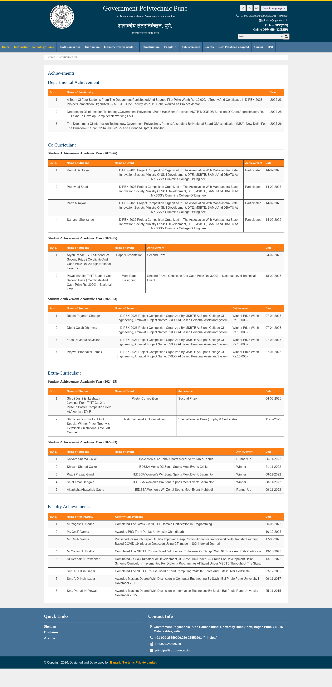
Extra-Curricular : (64, 373)
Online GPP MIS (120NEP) (270, 29)
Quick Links (56, 616)
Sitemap (50, 626)
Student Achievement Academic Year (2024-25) (82, 238)
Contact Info (160, 616)
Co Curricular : (62, 144)
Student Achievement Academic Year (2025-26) (82, 153)
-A (243, 8)
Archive (50, 638)
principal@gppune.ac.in (172, 650)
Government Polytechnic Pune (145, 8)
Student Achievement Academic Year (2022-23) (82, 299)
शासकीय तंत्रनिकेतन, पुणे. (145, 25)
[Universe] (62, 16)
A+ (256, 8)
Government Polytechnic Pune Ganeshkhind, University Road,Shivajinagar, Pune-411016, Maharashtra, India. (219, 629)
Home (51, 57)
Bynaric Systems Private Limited (133, 662)
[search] (286, 36)
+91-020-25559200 (168, 644)
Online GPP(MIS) (276, 25)
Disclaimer (52, 632)
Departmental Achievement (73, 82)
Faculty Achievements (69, 506)
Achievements (68, 57)
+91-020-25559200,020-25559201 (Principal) (263, 15)
